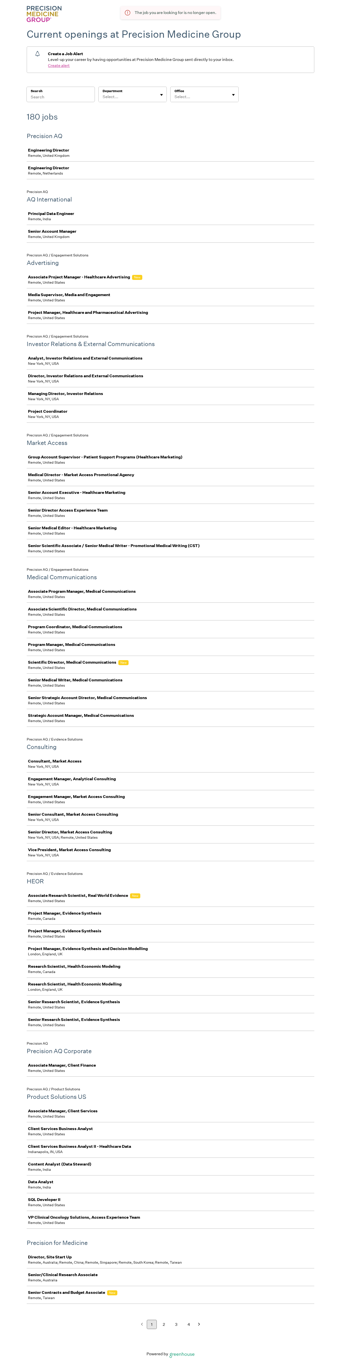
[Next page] (199, 1325)
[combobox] (174, 97)
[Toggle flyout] (162, 95)
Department (112, 91)
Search (36, 91)
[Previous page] (142, 1325)
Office (179, 91)
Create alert (59, 65)
